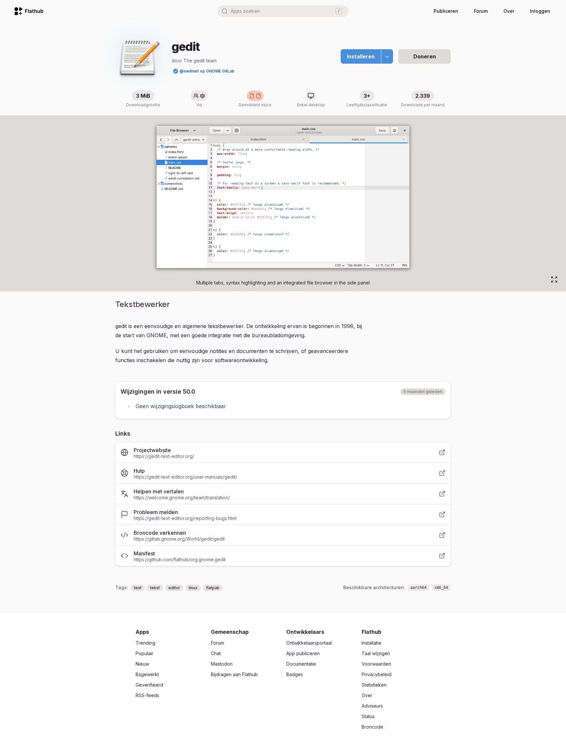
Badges (294, 674)
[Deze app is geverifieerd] (175, 71)
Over (508, 11)
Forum (481, 11)
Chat (216, 653)
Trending (145, 643)
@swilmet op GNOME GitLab (207, 71)
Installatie (371, 643)
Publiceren (446, 11)
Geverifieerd (149, 685)
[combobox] (283, 11)
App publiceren (303, 653)
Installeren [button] (361, 56)
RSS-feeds (147, 695)
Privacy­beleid (376, 674)
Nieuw (142, 664)
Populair (144, 653)
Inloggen (540, 11)
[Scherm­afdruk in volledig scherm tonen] (554, 279)
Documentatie (301, 664)
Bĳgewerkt (147, 674)
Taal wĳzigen (376, 653)
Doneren (424, 56)
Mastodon (222, 664)
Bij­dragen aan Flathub (234, 674)
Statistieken (374, 685)
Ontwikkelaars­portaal (309, 643)
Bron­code (372, 727)
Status (368, 716)
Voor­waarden (376, 664)
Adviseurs (372, 706)
